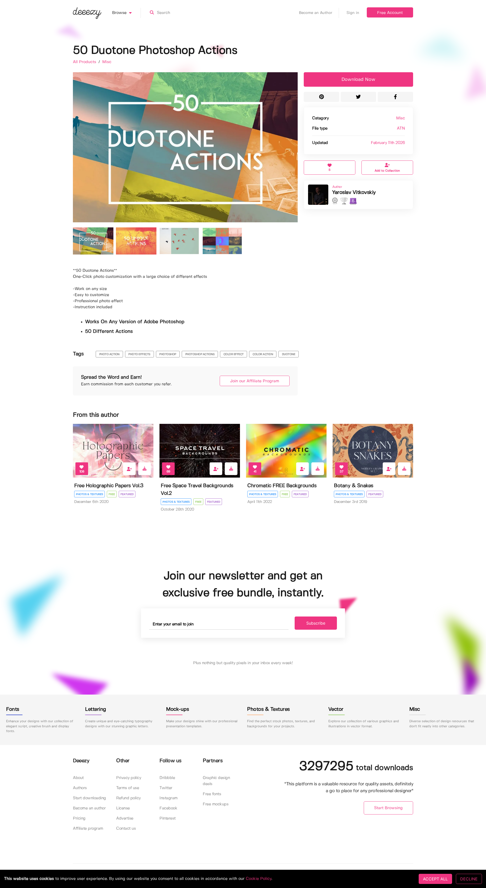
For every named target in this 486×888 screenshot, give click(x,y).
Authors (80, 788)
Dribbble (167, 778)
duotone (288, 354)
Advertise (124, 818)
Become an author (89, 808)
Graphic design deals (216, 781)
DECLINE (469, 878)
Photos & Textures (89, 494)
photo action (109, 354)
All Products (85, 62)
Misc (106, 62)
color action (263, 354)
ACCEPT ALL (435, 878)
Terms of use (127, 788)
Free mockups (215, 804)
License (123, 808)
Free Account (390, 13)
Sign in (353, 13)
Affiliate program (88, 828)
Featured (127, 494)
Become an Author (315, 13)
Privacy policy (128, 778)
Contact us (126, 828)
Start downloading (89, 798)
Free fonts (212, 794)
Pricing (79, 818)
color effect (234, 354)
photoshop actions (200, 354)
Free (112, 494)
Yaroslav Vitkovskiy (354, 192)
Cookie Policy (258, 879)
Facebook (168, 808)
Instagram (168, 798)
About (78, 778)
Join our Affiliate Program (254, 381)
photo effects (139, 354)
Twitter (165, 788)
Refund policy (128, 798)
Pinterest (167, 818)
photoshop (167, 354)
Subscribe (315, 623)
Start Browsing (388, 808)
